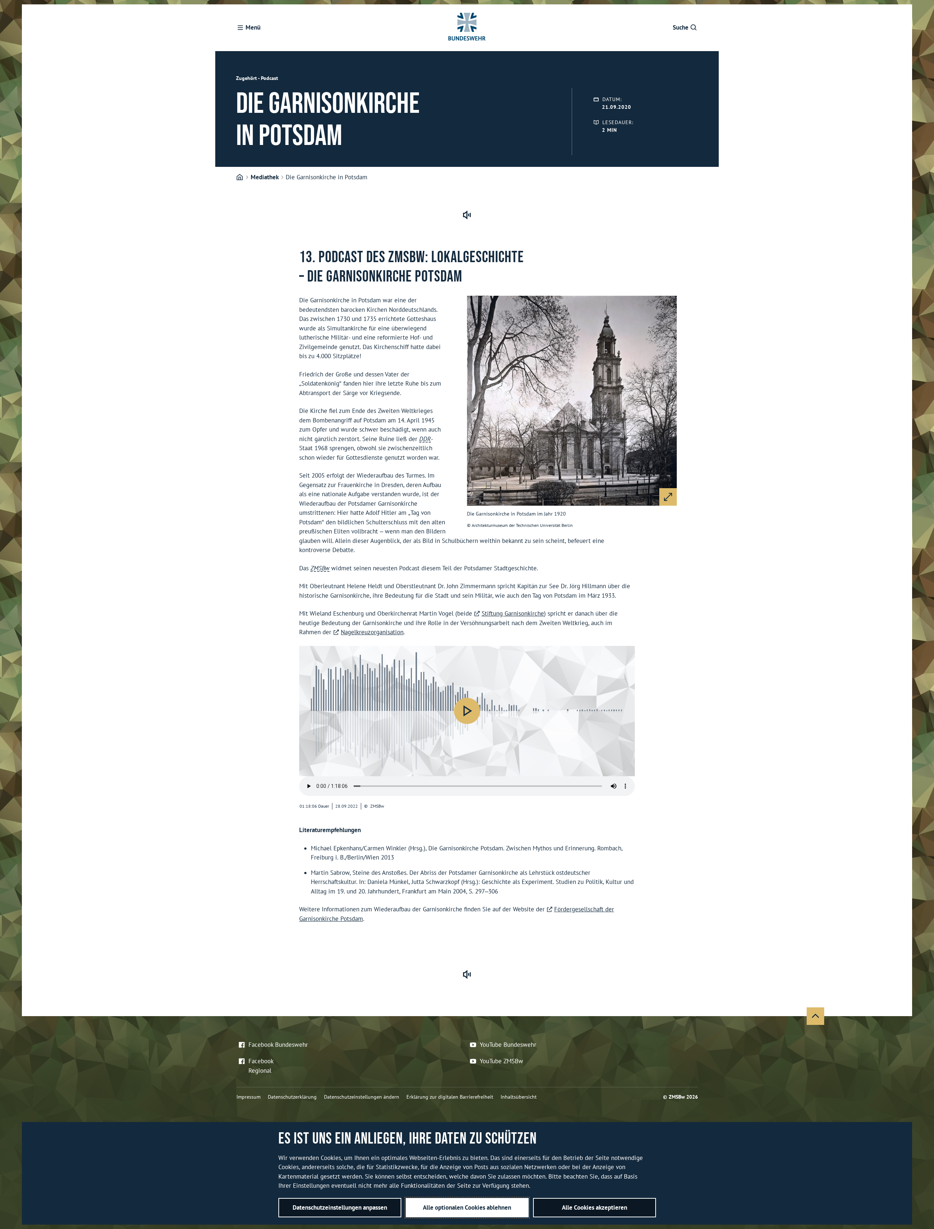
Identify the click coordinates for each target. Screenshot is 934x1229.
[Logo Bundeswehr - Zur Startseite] (467, 28)
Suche (680, 27)
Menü (253, 27)
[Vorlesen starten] (467, 215)
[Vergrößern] (668, 497)
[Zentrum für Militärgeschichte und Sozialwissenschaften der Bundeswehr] (239, 177)
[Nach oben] (815, 1016)
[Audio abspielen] (467, 711)
